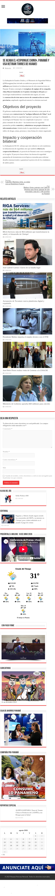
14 (29, 842)
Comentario (7, 429)
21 (29, 845)
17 (5, 845)
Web (4, 468)
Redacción (8, 68)
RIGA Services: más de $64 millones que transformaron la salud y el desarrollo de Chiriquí (26, 233)
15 (36, 842)
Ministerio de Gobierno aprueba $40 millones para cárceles (26, 404)
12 (17, 842)
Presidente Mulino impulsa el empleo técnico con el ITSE (25, 337)
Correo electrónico (10, 460)
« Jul (3, 855)
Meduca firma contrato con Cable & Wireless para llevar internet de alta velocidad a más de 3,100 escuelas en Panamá (37, 190)
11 (11, 842)
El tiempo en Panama (23, 617)
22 (36, 845)
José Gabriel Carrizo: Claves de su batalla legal (21, 267)
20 (23, 845)
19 (17, 845)
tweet (21, 72)
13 (23, 842)
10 (5, 842)
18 (11, 845)
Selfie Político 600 (22, 496)
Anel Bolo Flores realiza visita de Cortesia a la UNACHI (25, 370)
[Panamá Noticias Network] (27, 9)
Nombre (6, 452)
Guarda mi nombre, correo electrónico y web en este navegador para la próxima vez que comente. (27, 477)
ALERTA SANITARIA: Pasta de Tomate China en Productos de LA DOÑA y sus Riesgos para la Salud (29, 812)
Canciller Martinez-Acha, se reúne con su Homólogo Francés (17, 182)
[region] (23, 648)
